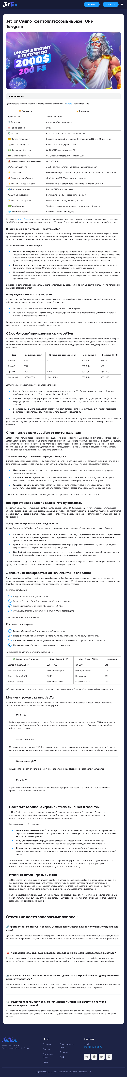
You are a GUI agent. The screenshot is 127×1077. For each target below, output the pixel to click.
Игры (45, 1062)
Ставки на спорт (48, 1055)
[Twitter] (102, 1057)
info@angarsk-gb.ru (93, 1046)
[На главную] (10, 4)
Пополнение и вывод (67, 1045)
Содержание (17, 96)
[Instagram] (109, 1057)
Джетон (69, 103)
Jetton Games (23, 219)
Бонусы (46, 1049)
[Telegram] (87, 1057)
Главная (47, 1044)
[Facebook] (94, 1057)
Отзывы (64, 1052)
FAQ (62, 1057)
